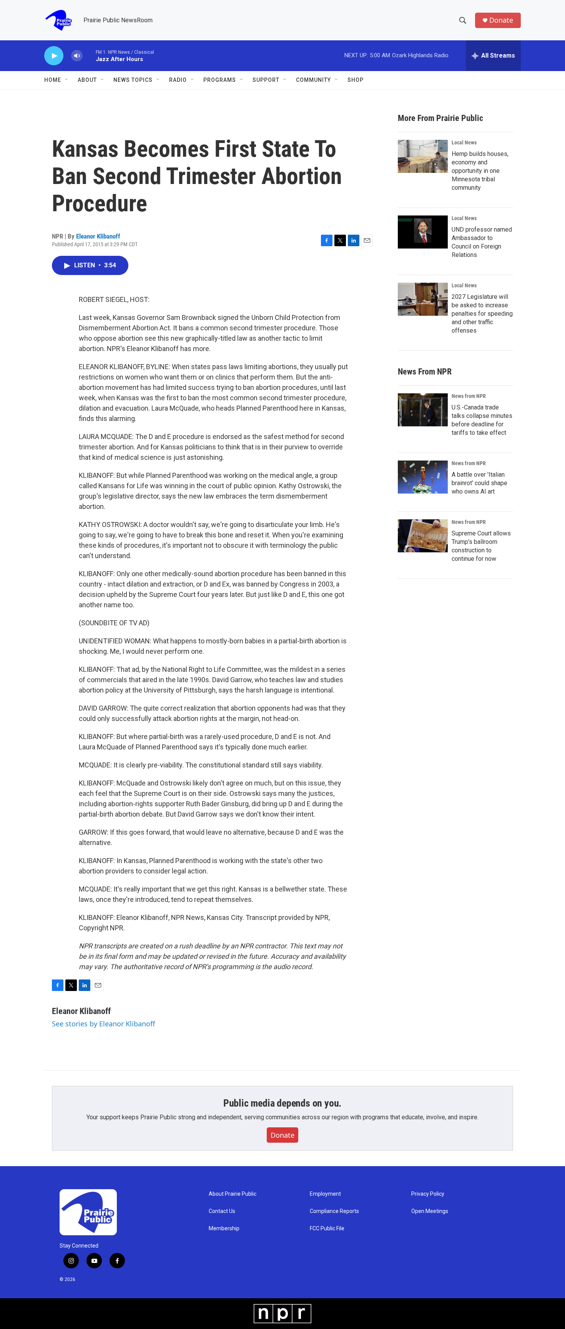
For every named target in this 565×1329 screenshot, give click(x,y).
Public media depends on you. (282, 1103)
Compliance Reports (334, 1211)
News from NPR (469, 396)
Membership (224, 1228)
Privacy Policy (427, 1194)
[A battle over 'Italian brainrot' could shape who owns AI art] (423, 477)
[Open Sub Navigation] (67, 80)
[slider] (89, 55)
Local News (464, 142)
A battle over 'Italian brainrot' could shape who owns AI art (479, 483)
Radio (178, 80)
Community (313, 80)
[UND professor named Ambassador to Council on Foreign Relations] (423, 232)
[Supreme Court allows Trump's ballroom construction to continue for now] (423, 535)
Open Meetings (429, 1211)
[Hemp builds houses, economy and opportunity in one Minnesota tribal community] (423, 156)
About (87, 80)
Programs (219, 80)
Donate (501, 20)
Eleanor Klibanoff (98, 236)
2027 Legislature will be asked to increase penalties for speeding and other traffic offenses (482, 313)
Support (266, 80)
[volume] (76, 56)
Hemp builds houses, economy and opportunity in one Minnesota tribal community (480, 170)
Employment (325, 1194)
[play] (54, 55)
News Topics (133, 80)
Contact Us (222, 1211)
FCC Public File (327, 1228)
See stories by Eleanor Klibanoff (103, 1023)
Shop (355, 80)
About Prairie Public (232, 1194)
